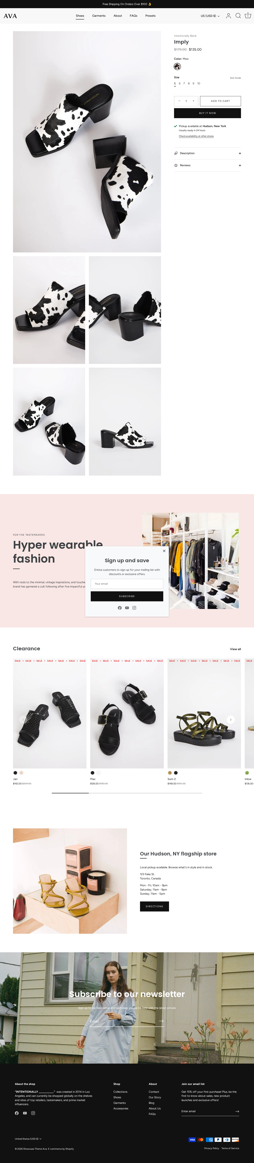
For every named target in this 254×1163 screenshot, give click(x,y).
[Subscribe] (161, 1021)
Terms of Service (230, 1148)
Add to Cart (220, 101)
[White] (98, 773)
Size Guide (235, 78)
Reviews (184, 165)
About (118, 15)
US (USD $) (208, 16)
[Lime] (247, 773)
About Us (155, 1108)
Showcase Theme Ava (35, 1148)
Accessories (120, 1108)
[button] (23, 720)
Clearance (26, 648)
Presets (150, 15)
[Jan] (49, 713)
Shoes (80, 15)
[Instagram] (134, 607)
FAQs (133, 15)
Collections (120, 1091)
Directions (154, 906)
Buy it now (207, 113)
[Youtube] (127, 607)
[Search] (238, 16)
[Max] (127, 713)
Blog (151, 1103)
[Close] (164, 551)
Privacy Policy (211, 1148)
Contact (154, 1091)
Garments (99, 15)
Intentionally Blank (185, 35)
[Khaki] (170, 773)
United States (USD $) (26, 1138)
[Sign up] (237, 1111)
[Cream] (21, 773)
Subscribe (127, 596)
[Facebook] (120, 607)
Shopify (69, 1148)
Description (186, 153)
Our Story (155, 1097)
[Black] (15, 773)
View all (235, 649)
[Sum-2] (204, 713)
